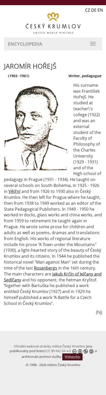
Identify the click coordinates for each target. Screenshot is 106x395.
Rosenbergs (45, 268)
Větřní (14, 191)
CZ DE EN (94, 10)
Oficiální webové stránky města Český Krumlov (49, 346)
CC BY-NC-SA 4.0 (58, 351)
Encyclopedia (25, 44)
